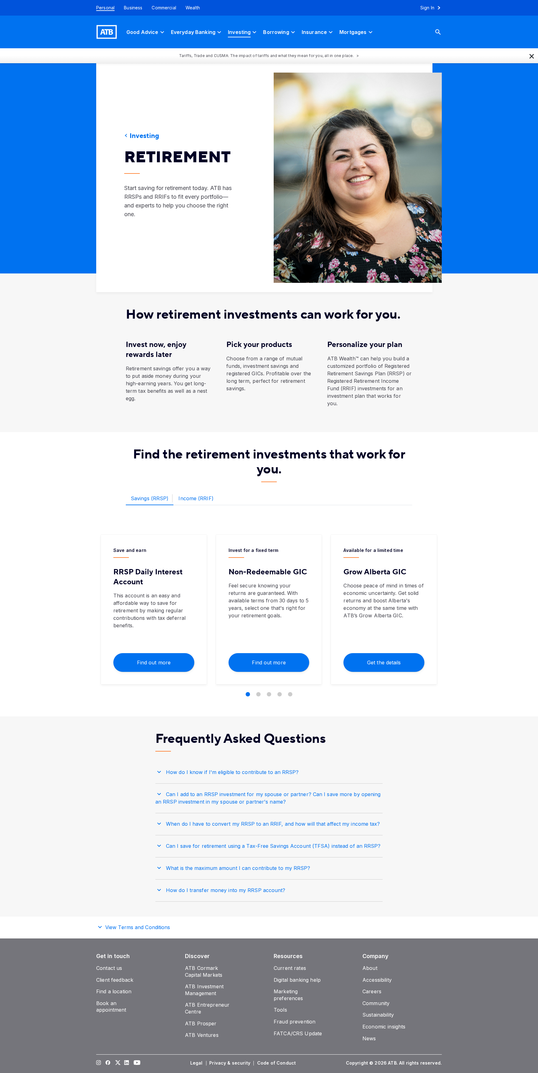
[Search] (442, 32)
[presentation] (348, 177)
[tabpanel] (269, 615)
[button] (532, 55)
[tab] (149, 498)
